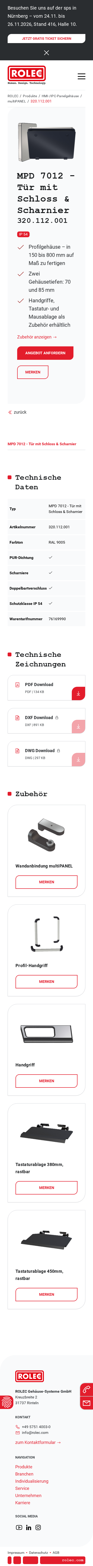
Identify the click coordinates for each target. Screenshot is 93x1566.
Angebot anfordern (45, 1553)
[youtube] (19, 1528)
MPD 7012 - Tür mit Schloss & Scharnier (42, 444)
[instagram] (38, 1528)
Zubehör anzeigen (34, 336)
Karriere (22, 1503)
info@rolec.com (35, 1432)
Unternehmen (28, 1495)
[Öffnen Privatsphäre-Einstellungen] (6, 1402)
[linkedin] (28, 1528)
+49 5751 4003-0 (36, 1427)
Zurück (20, 412)
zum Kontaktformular (35, 1442)
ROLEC (13, 96)
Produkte (30, 96)
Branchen (24, 1474)
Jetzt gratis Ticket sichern (46, 38)
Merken (32, 372)
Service (22, 1488)
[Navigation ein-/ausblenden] (81, 76)
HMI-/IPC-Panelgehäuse (60, 96)
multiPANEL (17, 101)
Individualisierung (31, 1481)
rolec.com (72, 1560)
